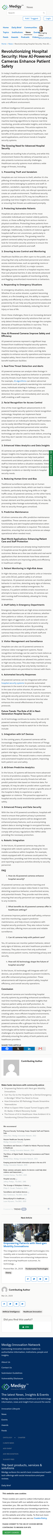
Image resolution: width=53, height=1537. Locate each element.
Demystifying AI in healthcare (13, 1198)
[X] (18, 1049)
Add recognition (10, 1454)
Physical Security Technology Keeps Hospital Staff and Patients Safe (26, 1132)
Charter (21, 1437)
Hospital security (9, 1179)
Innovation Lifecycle (10, 1408)
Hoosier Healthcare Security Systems (16, 1139)
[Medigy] (13, 7)
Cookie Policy (40, 1518)
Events (4, 1419)
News (3, 1414)
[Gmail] (40, 1049)
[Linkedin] (29, 1049)
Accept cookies (12, 1532)
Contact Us (6, 1367)
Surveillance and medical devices (15, 1192)
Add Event (7, 1448)
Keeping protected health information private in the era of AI (24, 1162)
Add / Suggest (31, 18)
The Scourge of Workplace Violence (16, 1185)
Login (48, 18)
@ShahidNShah (45, 38)
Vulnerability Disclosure (12, 1378)
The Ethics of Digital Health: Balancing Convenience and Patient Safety (26, 1155)
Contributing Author (19, 1289)
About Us (5, 1362)
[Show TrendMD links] (49, 1209)
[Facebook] (7, 1049)
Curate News (8, 1443)
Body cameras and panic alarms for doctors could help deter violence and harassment (24, 1171)
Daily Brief (6, 1485)
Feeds (4, 1430)
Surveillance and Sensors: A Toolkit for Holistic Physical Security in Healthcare (26, 1147)
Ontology (7, 1437)
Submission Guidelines (11, 1373)
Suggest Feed (8, 1459)
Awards (4, 1425)
